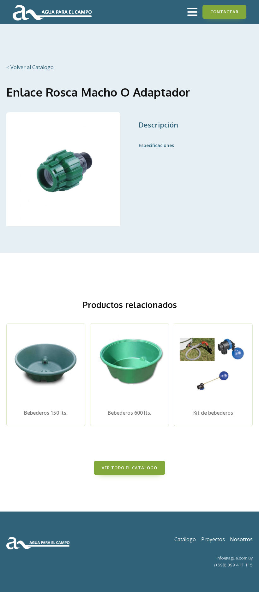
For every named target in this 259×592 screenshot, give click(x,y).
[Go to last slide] (11, 379)
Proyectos (213, 539)
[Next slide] (248, 379)
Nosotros (241, 539)
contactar (224, 12)
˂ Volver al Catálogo (30, 67)
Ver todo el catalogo (129, 468)
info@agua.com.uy (234, 558)
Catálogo (185, 539)
